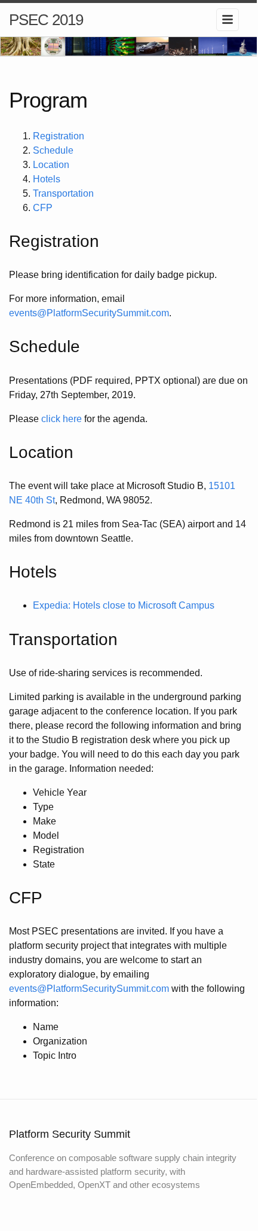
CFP (43, 208)
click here (61, 419)
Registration (58, 136)
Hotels (46, 179)
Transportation (63, 193)
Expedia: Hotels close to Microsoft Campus (123, 605)
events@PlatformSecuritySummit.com (89, 313)
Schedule (53, 150)
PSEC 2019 (46, 20)
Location (51, 165)
